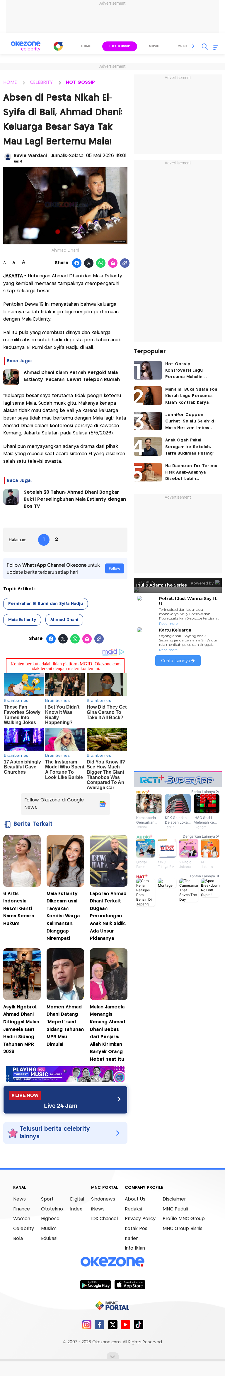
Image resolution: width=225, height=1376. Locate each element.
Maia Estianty (22, 620)
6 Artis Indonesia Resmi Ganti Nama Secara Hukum (18, 909)
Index (76, 1209)
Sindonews (103, 1199)
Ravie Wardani (31, 156)
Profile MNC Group (184, 1219)
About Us (135, 1199)
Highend (50, 1219)
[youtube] (125, 1324)
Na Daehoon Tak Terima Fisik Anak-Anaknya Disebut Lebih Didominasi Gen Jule (191, 473)
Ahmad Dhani (64, 620)
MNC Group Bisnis (182, 1229)
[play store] (95, 1284)
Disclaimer (174, 1199)
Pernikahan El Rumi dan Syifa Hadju (45, 604)
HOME (10, 82)
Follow (114, 568)
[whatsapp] (101, 263)
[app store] (129, 1284)
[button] (193, 46)
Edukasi (49, 1238)
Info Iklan (135, 1248)
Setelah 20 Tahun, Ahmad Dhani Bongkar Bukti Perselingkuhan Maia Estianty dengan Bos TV (75, 499)
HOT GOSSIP (80, 82)
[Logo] (58, 46)
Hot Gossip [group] (119, 46)
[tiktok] (138, 1324)
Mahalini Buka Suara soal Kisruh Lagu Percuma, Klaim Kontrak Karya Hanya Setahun (192, 396)
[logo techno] (25, 46)
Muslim (49, 1229)
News (19, 1199)
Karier (131, 1238)
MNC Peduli (175, 1209)
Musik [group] (183, 46)
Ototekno (52, 1209)
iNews (98, 1209)
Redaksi (133, 1209)
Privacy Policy (140, 1219)
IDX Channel (104, 1219)
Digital (77, 1199)
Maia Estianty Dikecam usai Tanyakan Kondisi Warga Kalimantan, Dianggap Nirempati (63, 916)
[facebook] (99, 1324)
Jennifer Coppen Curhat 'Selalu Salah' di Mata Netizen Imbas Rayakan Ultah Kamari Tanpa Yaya (190, 422)
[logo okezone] (112, 1262)
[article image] (148, 370)
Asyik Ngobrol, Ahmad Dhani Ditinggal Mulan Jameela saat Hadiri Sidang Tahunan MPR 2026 (21, 1029)
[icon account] (8, 156)
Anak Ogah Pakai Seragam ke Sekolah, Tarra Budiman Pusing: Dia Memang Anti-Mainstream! (189, 447)
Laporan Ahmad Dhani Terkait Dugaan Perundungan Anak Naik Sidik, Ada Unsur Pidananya (108, 916)
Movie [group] (154, 46)
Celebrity (23, 1229)
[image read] (11, 377)
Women (21, 1219)
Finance (21, 1209)
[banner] (65, 1080)
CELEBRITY (41, 82)
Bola (18, 1238)
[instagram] (86, 1324)
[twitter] (112, 1324)
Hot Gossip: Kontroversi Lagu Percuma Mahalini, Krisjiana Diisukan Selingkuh (184, 371)
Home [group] (86, 46)
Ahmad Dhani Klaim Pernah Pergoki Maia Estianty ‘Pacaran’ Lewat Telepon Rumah (72, 376)
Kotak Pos (136, 1229)
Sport (47, 1199)
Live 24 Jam (60, 1105)
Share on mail (113, 263)
